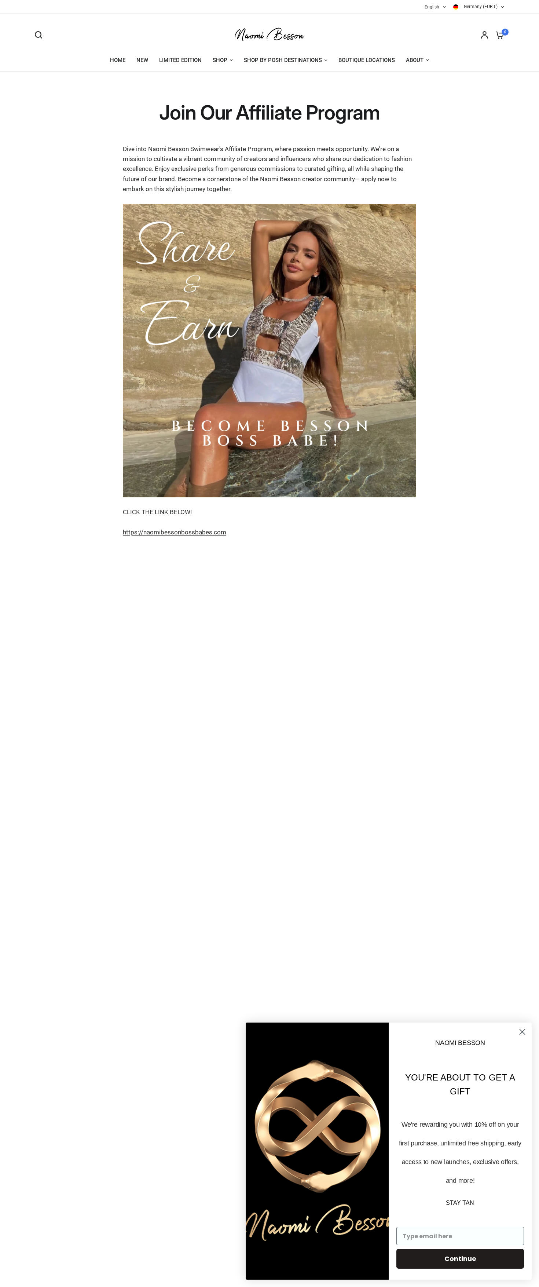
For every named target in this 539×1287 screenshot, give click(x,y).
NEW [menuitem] (142, 60)
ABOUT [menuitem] (414, 60)
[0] (498, 35)
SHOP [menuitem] (220, 60)
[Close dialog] (522, 1031)
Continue (460, 1258)
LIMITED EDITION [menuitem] (180, 60)
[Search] (40, 35)
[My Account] (484, 35)
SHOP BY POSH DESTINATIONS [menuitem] (283, 60)
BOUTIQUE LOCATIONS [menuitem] (366, 60)
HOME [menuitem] (117, 60)
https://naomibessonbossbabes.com (174, 532)
